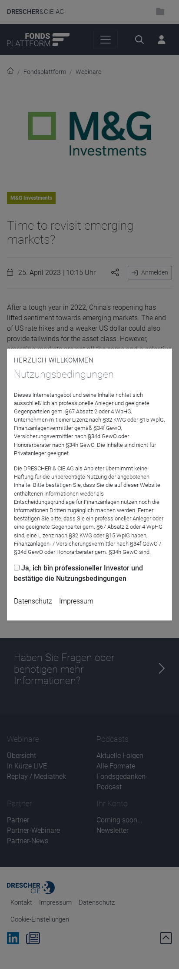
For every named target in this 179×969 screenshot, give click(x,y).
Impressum (76, 601)
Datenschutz (33, 601)
